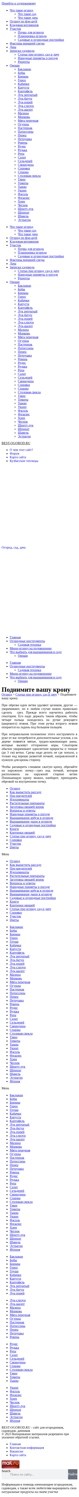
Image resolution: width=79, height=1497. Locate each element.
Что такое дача (28, 17)
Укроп (22, 190)
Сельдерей (25, 161)
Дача (13, 47)
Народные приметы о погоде (38, 58)
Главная (15, 637)
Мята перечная (28, 120)
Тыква (22, 187)
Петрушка (25, 139)
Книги (14, 829)
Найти (72, 1474)
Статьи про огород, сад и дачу (38, 54)
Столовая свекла (29, 175)
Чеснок (23, 205)
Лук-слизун (26, 106)
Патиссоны (25, 131)
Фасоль (23, 194)
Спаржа (23, 172)
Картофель (25, 91)
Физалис (24, 198)
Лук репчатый (27, 95)
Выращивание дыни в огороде (31, 821)
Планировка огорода (32, 36)
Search (6, 1471)
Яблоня (15, 1081)
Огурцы (23, 124)
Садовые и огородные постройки (41, 39)
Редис (22, 146)
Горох (22, 80)
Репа (21, 153)
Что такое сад (27, 14)
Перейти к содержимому (19, 3)
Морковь (24, 117)
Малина (23, 113)
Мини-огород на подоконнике (31, 648)
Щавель (23, 216)
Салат (22, 157)
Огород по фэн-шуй (23, 21)
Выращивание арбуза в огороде (31, 818)
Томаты (23, 183)
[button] (39, 854)
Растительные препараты (27, 803)
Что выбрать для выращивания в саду (36, 652)
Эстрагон (24, 220)
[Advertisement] (39, 506)
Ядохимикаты (19, 799)
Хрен (21, 201)
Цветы (14, 847)
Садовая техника (29, 644)
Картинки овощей (22, 832)
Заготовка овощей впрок (27, 807)
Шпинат (23, 212)
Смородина (26, 164)
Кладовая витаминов (24, 25)
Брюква (23, 76)
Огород (15, 788)
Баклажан (24, 69)
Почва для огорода (31, 32)
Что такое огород (21, 10)
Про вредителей (21, 796)
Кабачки (23, 84)
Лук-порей (25, 102)
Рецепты (24, 62)
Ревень (22, 142)
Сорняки (24, 168)
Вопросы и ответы (22, 810)
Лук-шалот (25, 109)
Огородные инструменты (27, 641)
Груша (14, 941)
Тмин (22, 179)
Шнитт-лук (25, 209)
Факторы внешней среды (27, 43)
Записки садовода (22, 50)
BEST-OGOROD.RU (16, 443)
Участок (15, 28)
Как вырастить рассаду (26, 792)
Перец (22, 135)
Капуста (23, 87)
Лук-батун (25, 98)
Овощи (15, 65)
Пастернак (25, 128)
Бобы (21, 73)
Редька (22, 150)
